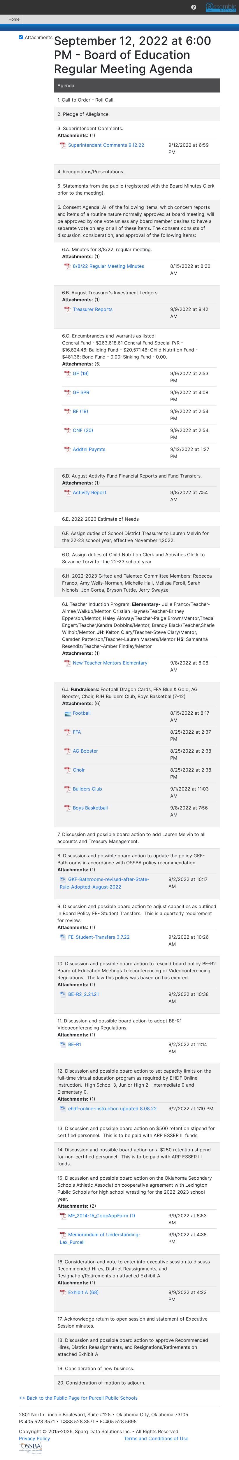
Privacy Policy (34, 1438)
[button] (194, 7)
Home (14, 19)
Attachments (38, 37)
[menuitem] (193, 7)
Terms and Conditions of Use (156, 1438)
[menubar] (119, 7)
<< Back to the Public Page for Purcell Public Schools (78, 1398)
